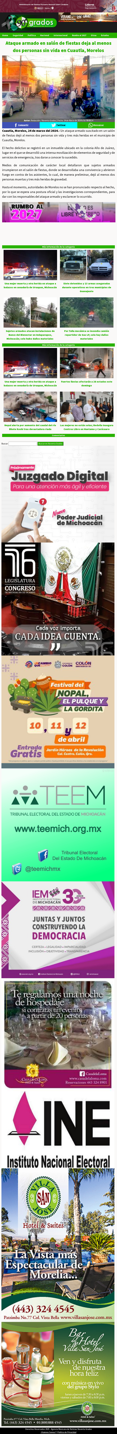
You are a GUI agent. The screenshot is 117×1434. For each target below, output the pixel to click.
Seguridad (18, 35)
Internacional (60, 35)
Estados (105, 35)
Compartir (23, 125)
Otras (93, 35)
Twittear (60, 125)
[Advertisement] (58, 242)
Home (5, 35)
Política (32, 35)
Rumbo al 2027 (79, 35)
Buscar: (4, 443)
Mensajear (98, 125)
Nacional (44, 35)
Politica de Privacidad (67, 1432)
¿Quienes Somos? (48, 1432)
